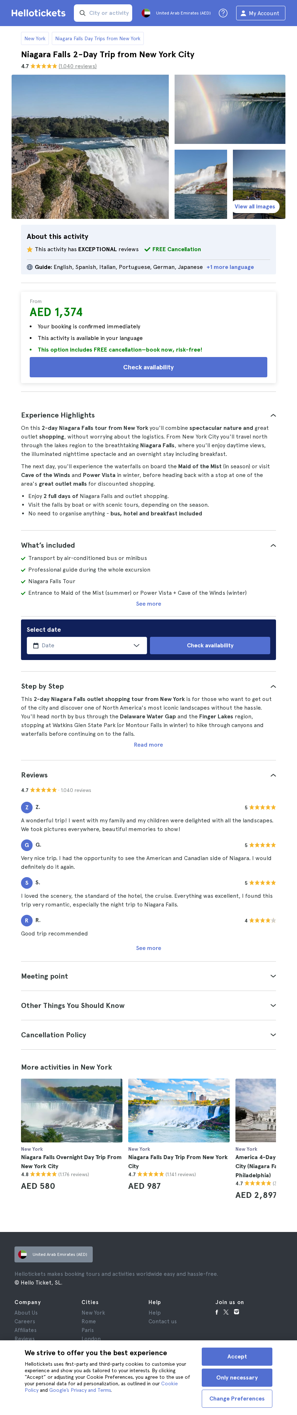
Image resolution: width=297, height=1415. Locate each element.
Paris (87, 1330)
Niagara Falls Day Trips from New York (98, 38)
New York (35, 38)
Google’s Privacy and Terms (80, 1390)
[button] (148, 415)
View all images (255, 206)
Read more (148, 744)
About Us (26, 1313)
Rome (88, 1321)
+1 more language (230, 267)
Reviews (24, 1339)
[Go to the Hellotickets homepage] (40, 13)
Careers (24, 1321)
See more (148, 603)
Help (154, 1313)
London (91, 1339)
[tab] (148, 415)
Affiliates (25, 1330)
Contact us (162, 1321)
